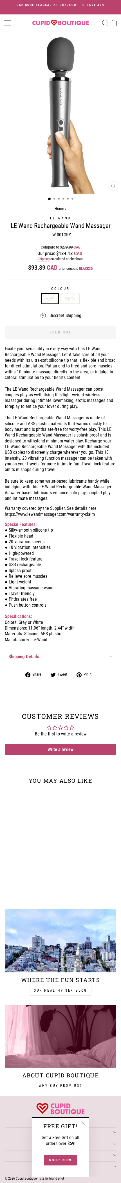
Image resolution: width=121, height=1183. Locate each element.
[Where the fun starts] (60, 940)
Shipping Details (23, 656)
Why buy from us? (60, 1086)
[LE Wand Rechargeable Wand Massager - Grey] (23, 879)
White (70, 298)
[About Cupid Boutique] (60, 1036)
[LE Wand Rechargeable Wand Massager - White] (29, 879)
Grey (50, 298)
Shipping (43, 259)
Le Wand (60, 218)
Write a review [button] (60, 749)
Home (59, 208)
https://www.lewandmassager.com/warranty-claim (50, 514)
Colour (60, 288)
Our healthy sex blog (60, 990)
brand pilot (56, 1178)
